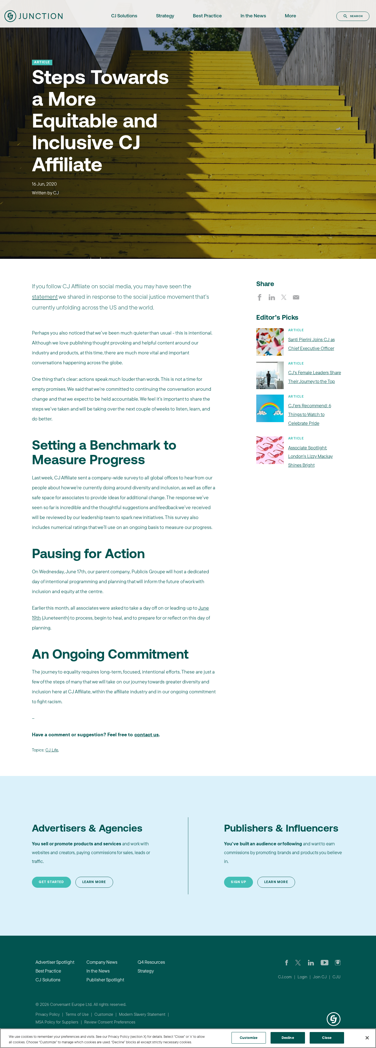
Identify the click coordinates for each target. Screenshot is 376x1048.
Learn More (94, 882)
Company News (101, 962)
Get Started (51, 882)
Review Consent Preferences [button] (109, 1022)
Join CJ (320, 976)
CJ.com (285, 976)
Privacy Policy (48, 1014)
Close (326, 1037)
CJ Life (51, 750)
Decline (288, 1037)
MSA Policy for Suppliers (57, 1022)
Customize (103, 1014)
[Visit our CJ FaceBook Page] (286, 962)
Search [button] (356, 16)
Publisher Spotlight (105, 979)
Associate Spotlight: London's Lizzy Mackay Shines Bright (310, 456)
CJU (336, 976)
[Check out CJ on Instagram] (337, 962)
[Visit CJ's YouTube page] (325, 962)
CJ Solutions (124, 16)
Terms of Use (77, 1014)
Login (302, 976)
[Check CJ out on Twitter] (298, 962)
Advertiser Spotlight (55, 962)
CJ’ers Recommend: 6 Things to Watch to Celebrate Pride (309, 414)
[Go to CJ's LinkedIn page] (311, 962)
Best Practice (207, 16)
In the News (253, 16)
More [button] (290, 16)
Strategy (165, 16)
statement (45, 296)
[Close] (367, 1038)
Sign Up (238, 882)
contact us (146, 734)
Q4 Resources (151, 962)
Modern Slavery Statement (142, 1014)
